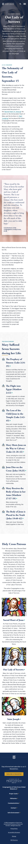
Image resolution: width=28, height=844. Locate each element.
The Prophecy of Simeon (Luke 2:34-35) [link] (16, 363)
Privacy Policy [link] (14, 828)
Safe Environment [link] (13, 812)
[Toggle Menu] (24, 4)
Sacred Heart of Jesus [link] (12, 112)
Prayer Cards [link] (13, 793)
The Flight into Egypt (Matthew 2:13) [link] (14, 389)
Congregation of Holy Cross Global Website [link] (14, 788)
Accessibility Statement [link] (14, 832)
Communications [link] (13, 803)
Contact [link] (13, 808)
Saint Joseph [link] (13, 719)
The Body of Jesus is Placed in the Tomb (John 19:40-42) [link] (15, 515)
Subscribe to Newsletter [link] (14, 774)
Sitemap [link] (14, 836)
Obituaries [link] (13, 798)
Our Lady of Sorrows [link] (13, 669)
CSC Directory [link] (14, 840)
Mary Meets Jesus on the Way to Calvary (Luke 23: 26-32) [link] (16, 448)
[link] (8, 5)
